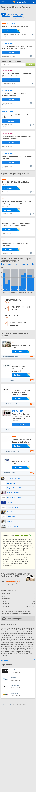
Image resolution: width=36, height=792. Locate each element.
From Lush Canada (8, 430)
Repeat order (18, 18)
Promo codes (12, 14)
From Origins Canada (9, 472)
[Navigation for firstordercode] (3, 2)
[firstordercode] (18, 2)
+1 (33, 34)
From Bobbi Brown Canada (10, 356)
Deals (23, 14)
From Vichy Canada (8, 380)
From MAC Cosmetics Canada (12, 404)
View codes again (14, 619)
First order (6, 18)
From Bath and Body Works (11, 451)
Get (30, 64)
